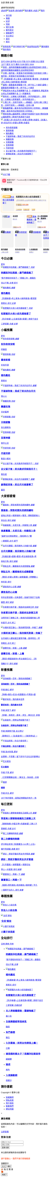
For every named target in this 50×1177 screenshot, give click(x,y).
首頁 (9, 47)
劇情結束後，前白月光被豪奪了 (19, 154)
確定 (9, 1166)
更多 (3, 264)
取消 (3, 1166)
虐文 (8, 39)
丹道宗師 (10, 148)
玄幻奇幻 (10, 36)
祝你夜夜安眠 (11, 128)
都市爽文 (10, 30)
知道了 (4, 1175)
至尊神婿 (10, 145)
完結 (8, 24)
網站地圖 (10, 1109)
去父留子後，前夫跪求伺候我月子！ (21, 151)
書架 (47, 47)
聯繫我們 (10, 1106)
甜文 (8, 42)
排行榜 (9, 15)
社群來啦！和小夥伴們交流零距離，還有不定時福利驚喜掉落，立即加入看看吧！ (27, 181)
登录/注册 (5, 1147)
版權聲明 (10, 1097)
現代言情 (10, 27)
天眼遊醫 (10, 142)
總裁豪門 (10, 33)
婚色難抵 (10, 133)
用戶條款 (10, 1103)
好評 (8, 21)
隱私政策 (10, 1100)
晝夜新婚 (10, 131)
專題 (8, 18)
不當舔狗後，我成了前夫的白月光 (20, 136)
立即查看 (5, 1132)
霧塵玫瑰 (10, 139)
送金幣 (36, 47)
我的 (9, 49)
